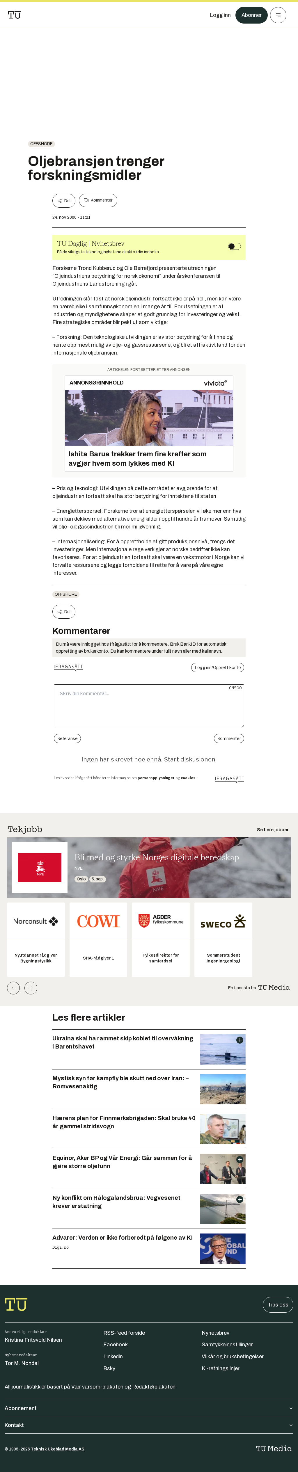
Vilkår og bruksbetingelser (233, 1356)
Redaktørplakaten (153, 1387)
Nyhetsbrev (215, 1333)
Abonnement (21, 1408)
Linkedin (113, 1356)
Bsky (109, 1368)
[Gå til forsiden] (14, 15)
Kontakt (14, 1425)
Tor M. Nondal (22, 1363)
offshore (41, 144)
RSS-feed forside (124, 1333)
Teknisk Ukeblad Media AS (57, 1449)
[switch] (234, 246)
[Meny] (278, 15)
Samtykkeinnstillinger (227, 1345)
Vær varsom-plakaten (97, 1387)
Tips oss (278, 1305)
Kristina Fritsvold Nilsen (33, 1340)
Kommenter (101, 200)
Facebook (115, 1345)
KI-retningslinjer (221, 1368)
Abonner (252, 15)
